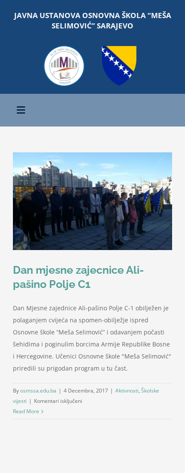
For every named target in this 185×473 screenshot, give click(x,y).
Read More (26, 411)
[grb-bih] (119, 49)
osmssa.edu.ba (38, 390)
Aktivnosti (127, 390)
